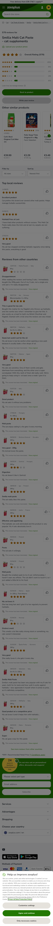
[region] (26, 898)
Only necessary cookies (26, 921)
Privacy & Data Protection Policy (20, 899)
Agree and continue (26, 913)
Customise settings (27, 905)
